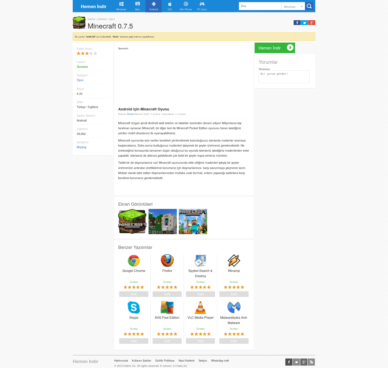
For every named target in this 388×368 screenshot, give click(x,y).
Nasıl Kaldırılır (187, 360)
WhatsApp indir (220, 360)
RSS (311, 362)
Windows (289, 6)
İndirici (94, 6)
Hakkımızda (121, 360)
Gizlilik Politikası (165, 360)
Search (309, 6)
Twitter (296, 362)
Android (102, 19)
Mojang (81, 147)
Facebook (288, 362)
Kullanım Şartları (141, 360)
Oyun (112, 19)
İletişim (203, 360)
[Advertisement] (184, 78)
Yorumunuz (264, 68)
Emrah (130, 113)
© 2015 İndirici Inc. (125, 366)
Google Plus (303, 362)
